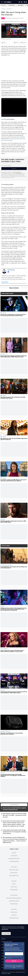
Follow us (17, 42)
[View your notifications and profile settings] (19, 2)
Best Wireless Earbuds (14, 900)
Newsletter (24, 42)
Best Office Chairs (14, 903)
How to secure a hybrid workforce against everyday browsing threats (14, 808)
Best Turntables (14, 895)
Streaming (3, 8)
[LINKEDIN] (8, 272)
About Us (4, 938)
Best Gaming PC (14, 872)
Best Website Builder (14, 861)
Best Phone (14, 881)
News (3, 18)
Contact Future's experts (7, 941)
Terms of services (16, 172)
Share (4, 42)
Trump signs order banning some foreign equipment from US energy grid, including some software (14, 831)
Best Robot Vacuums (14, 917)
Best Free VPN (14, 855)
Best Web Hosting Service (14, 858)
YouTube (3, 119)
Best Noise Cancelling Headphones (14, 898)
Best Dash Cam (14, 912)
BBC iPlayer (9, 8)
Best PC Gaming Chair (14, 875)
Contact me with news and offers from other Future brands (14, 957)
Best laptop (20, 5)
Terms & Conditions (12, 966)
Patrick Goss (9, 18)
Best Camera (14, 909)
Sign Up (14, 961)
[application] (14, 107)
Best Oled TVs (14, 886)
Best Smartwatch (14, 889)
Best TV (14, 883)
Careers (3, 964)
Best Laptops (14, 866)
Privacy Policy (18, 965)
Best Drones (14, 915)
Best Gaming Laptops (14, 869)
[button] (26, 2)
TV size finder (11, 5)
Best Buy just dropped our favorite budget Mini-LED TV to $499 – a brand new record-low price (15, 815)
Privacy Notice (18, 173)
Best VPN (14, 852)
